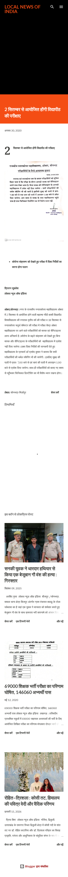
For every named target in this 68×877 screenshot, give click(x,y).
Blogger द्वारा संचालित (36, 866)
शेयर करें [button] (55, 392)
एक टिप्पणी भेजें (23, 621)
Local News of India (23, 9)
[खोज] (52, 7)
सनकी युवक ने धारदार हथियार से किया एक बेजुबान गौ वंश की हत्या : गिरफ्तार (31, 574)
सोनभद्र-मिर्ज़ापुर (18, 392)
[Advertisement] (34, 52)
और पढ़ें (60, 621)
